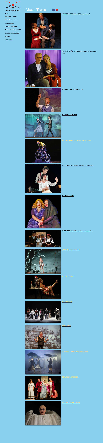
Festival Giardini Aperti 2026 (13, 29)
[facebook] (53, 10)
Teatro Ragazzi (9, 23)
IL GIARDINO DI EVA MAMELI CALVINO (77, 165)
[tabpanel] (79, 15)
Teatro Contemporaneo (11, 20)
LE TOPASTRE (68, 196)
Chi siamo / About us (11, 16)
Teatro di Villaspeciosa (11, 26)
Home (6, 13)
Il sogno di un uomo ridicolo (72, 89)
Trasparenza (8, 39)
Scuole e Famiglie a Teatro (12, 33)
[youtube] (57, 10)
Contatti (7, 36)
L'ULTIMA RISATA (69, 115)
